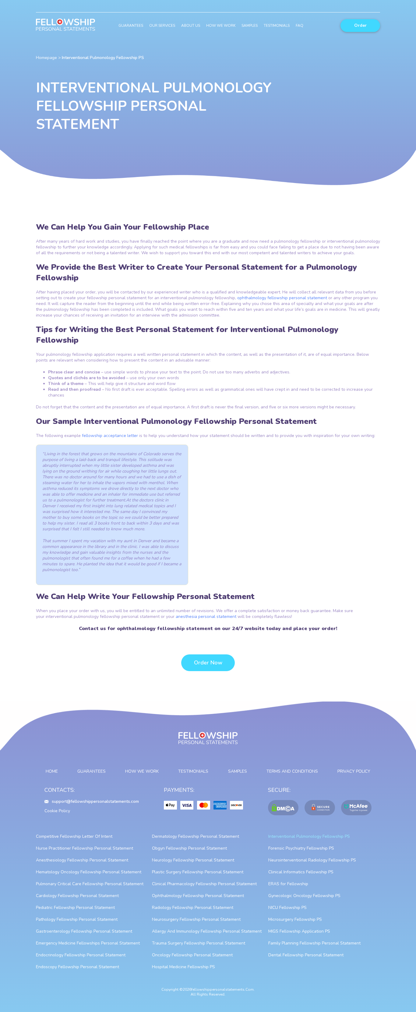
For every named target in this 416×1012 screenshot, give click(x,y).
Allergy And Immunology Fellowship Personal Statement (207, 931)
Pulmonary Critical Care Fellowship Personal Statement (89, 884)
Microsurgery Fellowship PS (295, 919)
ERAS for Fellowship (288, 884)
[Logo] (65, 25)
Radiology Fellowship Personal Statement (192, 907)
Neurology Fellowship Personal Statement (193, 860)
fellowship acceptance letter (110, 435)
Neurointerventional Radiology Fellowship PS (312, 860)
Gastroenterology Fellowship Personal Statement (84, 931)
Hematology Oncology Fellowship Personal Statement (88, 872)
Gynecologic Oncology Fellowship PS (304, 896)
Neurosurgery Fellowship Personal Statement (196, 919)
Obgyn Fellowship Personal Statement (189, 848)
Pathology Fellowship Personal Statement (77, 919)
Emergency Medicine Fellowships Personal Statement (88, 943)
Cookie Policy (57, 811)
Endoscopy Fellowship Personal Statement (77, 967)
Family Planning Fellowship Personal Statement (314, 943)
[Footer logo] (208, 741)
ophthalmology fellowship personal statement (282, 298)
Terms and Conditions (292, 771)
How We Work (220, 25)
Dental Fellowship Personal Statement (306, 955)
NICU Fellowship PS (287, 907)
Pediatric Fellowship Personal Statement (75, 907)
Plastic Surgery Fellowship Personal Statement (197, 872)
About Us (190, 25)
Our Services (162, 25)
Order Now (208, 662)
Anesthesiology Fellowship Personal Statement (82, 860)
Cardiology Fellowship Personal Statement (77, 896)
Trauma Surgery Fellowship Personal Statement (198, 943)
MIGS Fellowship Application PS (299, 931)
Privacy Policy (353, 771)
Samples (249, 25)
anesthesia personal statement (206, 616)
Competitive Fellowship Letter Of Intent (74, 836)
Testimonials (277, 25)
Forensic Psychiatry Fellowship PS (301, 848)
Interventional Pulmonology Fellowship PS (309, 836)
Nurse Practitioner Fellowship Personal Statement (84, 848)
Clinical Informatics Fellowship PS (300, 872)
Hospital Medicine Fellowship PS (183, 967)
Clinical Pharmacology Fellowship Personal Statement (204, 884)
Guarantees (130, 25)
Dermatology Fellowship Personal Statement (195, 836)
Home (52, 771)
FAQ (299, 25)
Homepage (46, 58)
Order (360, 25)
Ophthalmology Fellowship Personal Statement (198, 896)
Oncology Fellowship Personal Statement (192, 955)
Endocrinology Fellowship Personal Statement (80, 955)
